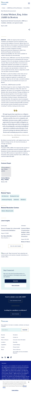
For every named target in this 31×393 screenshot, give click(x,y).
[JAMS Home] (6, 3)
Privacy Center (16, 347)
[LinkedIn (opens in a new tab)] (2, 357)
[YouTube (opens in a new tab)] (8, 357)
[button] (29, 30)
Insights (3, 337)
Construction (4, 225)
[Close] (28, 382)
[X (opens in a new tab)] (5, 357)
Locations (3, 342)
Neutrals (3, 335)
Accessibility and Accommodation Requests (20, 352)
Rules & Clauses (4, 339)
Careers (3, 347)
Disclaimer (15, 335)
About (2, 349)
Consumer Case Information (19, 339)
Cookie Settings (16, 344)
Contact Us (15, 337)
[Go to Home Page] (5, 321)
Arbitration (23, 225)
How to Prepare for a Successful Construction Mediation (10, 229)
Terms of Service (16, 349)
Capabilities (3, 344)
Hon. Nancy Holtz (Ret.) (6, 236)
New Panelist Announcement (8, 11)
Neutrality (15, 342)
